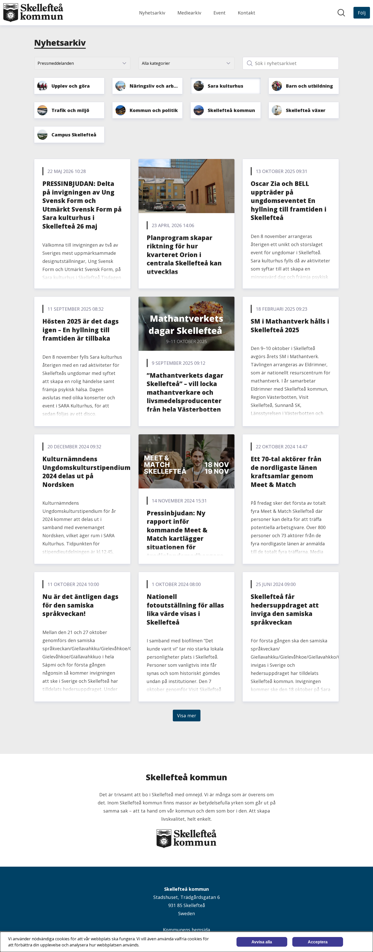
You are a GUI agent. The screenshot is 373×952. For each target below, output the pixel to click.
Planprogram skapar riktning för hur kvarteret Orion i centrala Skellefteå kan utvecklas (184, 254)
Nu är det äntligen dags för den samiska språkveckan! (80, 605)
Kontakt (246, 13)
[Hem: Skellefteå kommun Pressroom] (33, 12)
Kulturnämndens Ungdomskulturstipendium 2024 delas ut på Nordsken (86, 472)
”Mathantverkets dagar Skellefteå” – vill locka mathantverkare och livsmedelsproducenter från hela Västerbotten (185, 392)
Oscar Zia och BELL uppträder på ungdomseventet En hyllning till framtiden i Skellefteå (288, 200)
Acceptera (318, 942)
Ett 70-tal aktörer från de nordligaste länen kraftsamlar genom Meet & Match (286, 472)
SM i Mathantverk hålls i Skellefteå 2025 (290, 325)
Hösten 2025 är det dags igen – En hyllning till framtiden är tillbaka (80, 329)
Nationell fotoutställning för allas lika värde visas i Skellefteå (185, 609)
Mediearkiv (189, 13)
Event (219, 13)
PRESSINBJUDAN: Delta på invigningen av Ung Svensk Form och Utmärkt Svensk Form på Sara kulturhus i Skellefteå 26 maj (82, 204)
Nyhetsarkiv (152, 13)
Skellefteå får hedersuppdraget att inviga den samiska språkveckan (285, 609)
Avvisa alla (261, 942)
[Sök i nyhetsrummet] (341, 13)
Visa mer (186, 715)
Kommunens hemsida (186, 930)
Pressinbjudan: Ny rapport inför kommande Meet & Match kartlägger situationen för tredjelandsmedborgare (185, 534)
